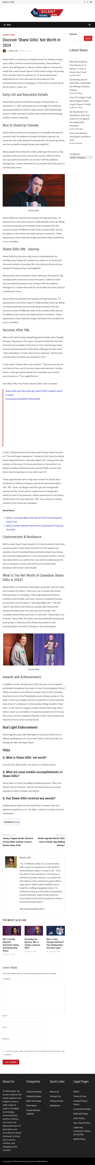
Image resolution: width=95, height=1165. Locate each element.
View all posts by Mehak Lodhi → (32, 909)
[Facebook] (85, 1)
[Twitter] (88, 1)
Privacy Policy (56, 1100)
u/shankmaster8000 (17, 398)
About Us (54, 1091)
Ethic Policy (79, 1118)
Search (73, 34)
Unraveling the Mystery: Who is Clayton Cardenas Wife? (32, 943)
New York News (33, 1100)
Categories (75, 153)
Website (6, 1039)
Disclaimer (55, 1105)
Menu (9, 25)
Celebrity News (9, 35)
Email (6, 1027)
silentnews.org (23, 1161)
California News (33, 1091)
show (16, 822)
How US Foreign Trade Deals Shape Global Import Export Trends (80, 101)
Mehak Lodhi (13, 51)
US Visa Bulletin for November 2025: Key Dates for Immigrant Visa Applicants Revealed (80, 118)
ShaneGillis (34, 398)
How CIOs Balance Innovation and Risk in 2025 (80, 136)
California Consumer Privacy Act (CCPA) (82, 1131)
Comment (7, 979)
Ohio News (31, 1105)
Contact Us (55, 1096)
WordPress (43, 1161)
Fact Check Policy (81, 1122)
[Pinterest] (91, 1)
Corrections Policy (82, 1108)
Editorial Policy (80, 1113)
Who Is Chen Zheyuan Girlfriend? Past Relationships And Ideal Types (55, 943)
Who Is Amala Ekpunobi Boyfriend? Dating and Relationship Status (11, 945)
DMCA (76, 1091)
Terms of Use (79, 1096)
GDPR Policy (79, 1139)
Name (5, 1016)
